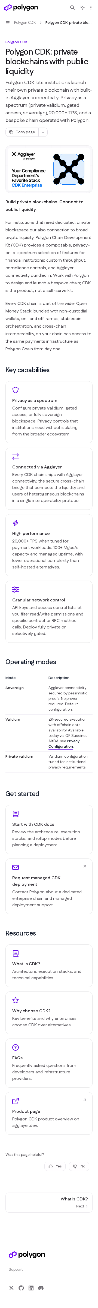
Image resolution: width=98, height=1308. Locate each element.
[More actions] (91, 7)
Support (16, 1269)
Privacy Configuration (63, 743)
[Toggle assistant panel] (82, 7)
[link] (49, 829)
